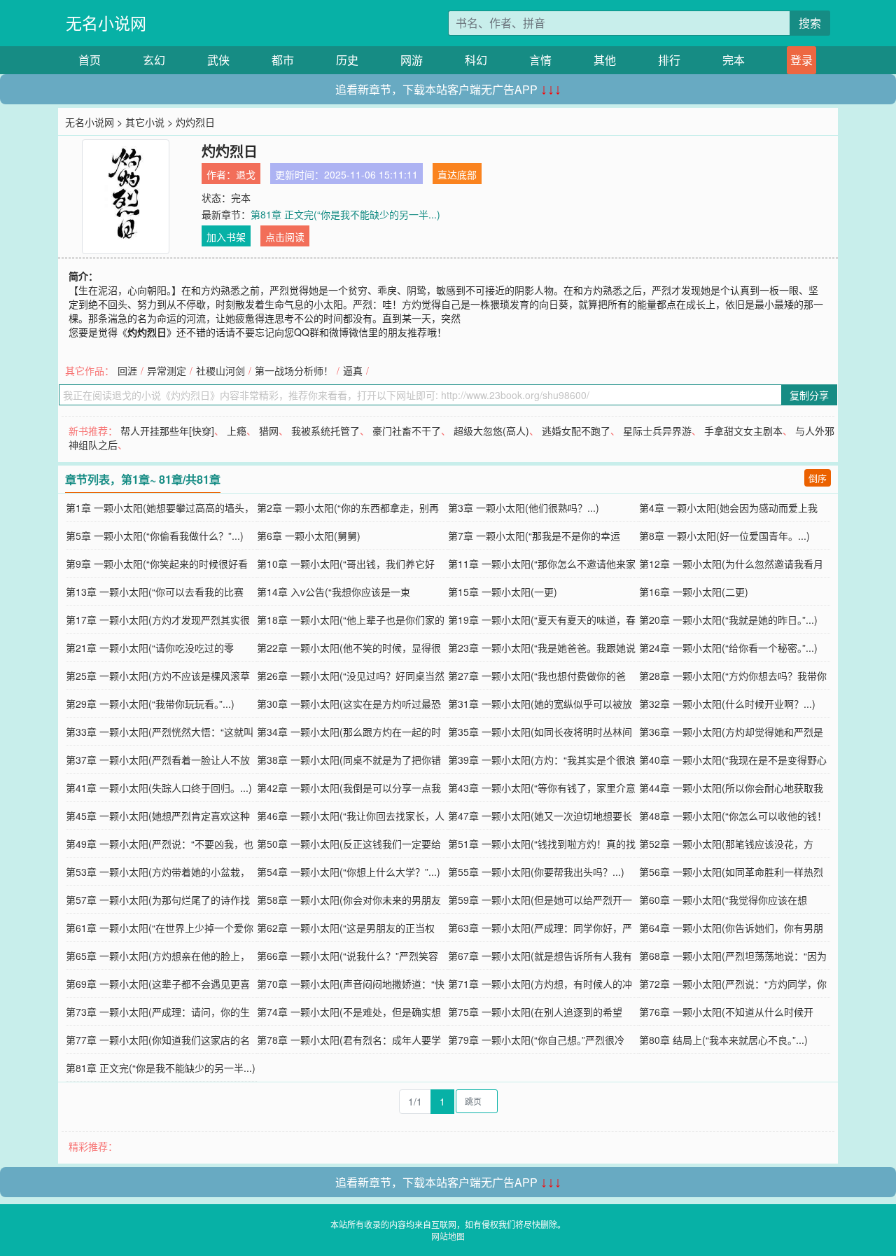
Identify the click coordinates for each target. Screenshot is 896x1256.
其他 (605, 60)
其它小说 (144, 122)
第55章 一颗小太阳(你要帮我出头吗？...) (536, 872)
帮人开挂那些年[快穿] (167, 431)
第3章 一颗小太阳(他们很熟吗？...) (523, 508)
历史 (347, 60)
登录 (801, 60)
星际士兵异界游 (657, 431)
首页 (89, 60)
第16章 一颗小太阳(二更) (693, 592)
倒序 (817, 477)
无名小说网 (106, 22)
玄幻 (154, 60)
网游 (411, 60)
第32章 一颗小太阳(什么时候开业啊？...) (727, 704)
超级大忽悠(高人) (491, 431)
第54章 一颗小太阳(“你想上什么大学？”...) (348, 872)
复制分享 (809, 395)
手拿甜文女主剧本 (743, 431)
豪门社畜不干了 (406, 431)
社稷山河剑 (220, 370)
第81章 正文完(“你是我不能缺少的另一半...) (345, 214)
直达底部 (457, 174)
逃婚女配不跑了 (576, 431)
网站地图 (448, 1236)
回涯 (127, 370)
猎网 (269, 431)
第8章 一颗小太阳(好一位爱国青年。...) (724, 536)
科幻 (476, 60)
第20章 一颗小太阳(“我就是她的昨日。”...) (728, 620)
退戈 (245, 174)
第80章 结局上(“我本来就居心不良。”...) (723, 1040)
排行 (669, 60)
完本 (733, 60)
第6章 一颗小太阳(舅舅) (308, 536)
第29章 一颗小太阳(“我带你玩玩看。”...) (150, 704)
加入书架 (226, 237)
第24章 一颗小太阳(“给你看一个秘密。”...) (728, 648)
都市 (283, 60)
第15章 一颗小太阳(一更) (502, 592)
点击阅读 (284, 237)
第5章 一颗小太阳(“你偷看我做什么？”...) (155, 536)
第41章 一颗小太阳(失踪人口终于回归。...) (159, 788)
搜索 (810, 23)
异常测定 (166, 370)
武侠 (218, 60)
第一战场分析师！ (294, 370)
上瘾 (236, 431)
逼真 (353, 370)
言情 (540, 60)
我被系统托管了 (325, 431)
